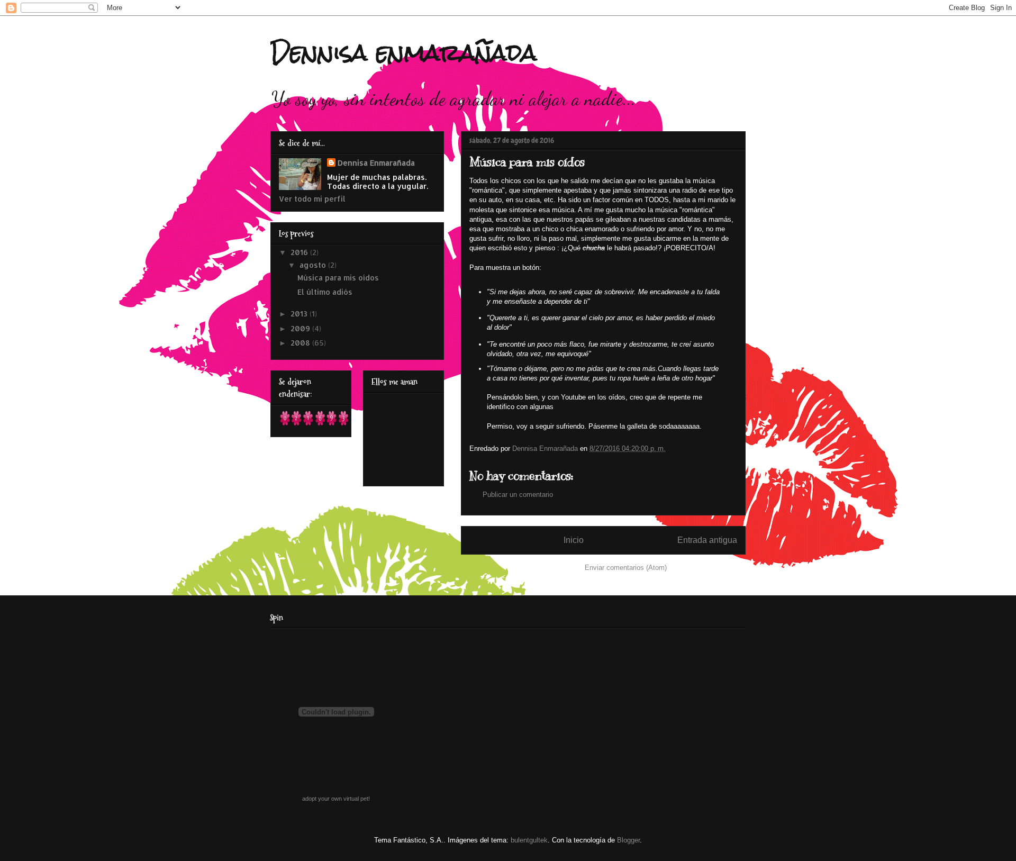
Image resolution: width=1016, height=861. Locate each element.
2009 (301, 328)
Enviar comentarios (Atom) (626, 568)
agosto (314, 264)
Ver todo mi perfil (312, 198)
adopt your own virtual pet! (336, 798)
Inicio (574, 540)
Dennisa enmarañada (403, 52)
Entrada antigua (707, 540)
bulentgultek (529, 840)
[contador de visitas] (314, 424)
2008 (301, 342)
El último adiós (324, 291)
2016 (300, 252)
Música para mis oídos (338, 277)
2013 (300, 313)
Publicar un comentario (518, 495)
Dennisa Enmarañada (376, 162)
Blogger (628, 840)
